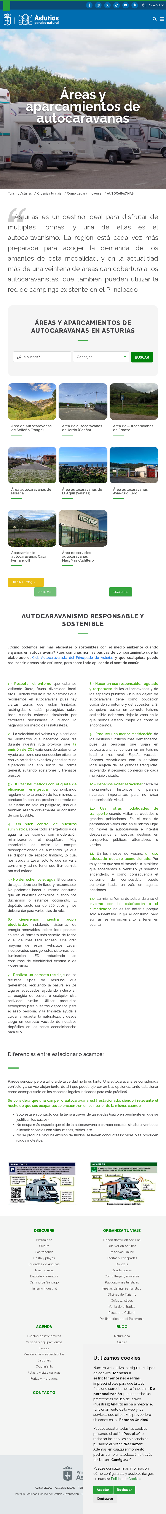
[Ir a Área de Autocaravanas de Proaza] (134, 401)
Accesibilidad (65, 1487)
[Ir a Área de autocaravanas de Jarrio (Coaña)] (83, 401)
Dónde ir (122, 1264)
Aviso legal (43, 1487)
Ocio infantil (44, 1366)
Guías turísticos (122, 1300)
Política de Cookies (126, 1479)
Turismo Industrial (44, 1288)
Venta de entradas (122, 1306)
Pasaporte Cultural (122, 1312)
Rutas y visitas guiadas (44, 1372)
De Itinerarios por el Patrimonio (122, 1319)
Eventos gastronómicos (44, 1336)
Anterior (45, 591)
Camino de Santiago (44, 1282)
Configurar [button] (105, 1498)
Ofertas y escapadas (122, 1258)
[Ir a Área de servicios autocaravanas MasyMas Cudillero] (83, 528)
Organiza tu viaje (122, 1230)
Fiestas (44, 1348)
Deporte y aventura (44, 1276)
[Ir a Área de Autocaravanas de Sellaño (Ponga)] (32, 401)
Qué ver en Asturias (121, 1246)
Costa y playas (44, 1258)
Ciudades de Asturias (44, 1264)
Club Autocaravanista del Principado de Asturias (72, 658)
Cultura (44, 1246)
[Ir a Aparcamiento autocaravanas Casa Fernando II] (32, 528)
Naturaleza (44, 1240)
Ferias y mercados (44, 1378)
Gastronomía (44, 1252)
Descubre (44, 1230)
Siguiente (120, 591)
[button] (156, 5)
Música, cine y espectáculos (44, 1354)
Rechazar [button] (124, 1489)
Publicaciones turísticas (122, 1282)
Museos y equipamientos (44, 1342)
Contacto (44, 1392)
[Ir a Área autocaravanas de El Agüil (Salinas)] (83, 465)
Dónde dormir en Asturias (121, 1240)
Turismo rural (44, 1270)
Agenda (44, 1326)
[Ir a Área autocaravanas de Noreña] (32, 465)
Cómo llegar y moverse (122, 1276)
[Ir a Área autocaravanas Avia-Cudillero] (134, 465)
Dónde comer (122, 1270)
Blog (122, 1326)
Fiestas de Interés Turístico (121, 1288)
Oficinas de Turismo (121, 1294)
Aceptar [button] (103, 1489)
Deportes (44, 1360)
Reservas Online (122, 1252)
